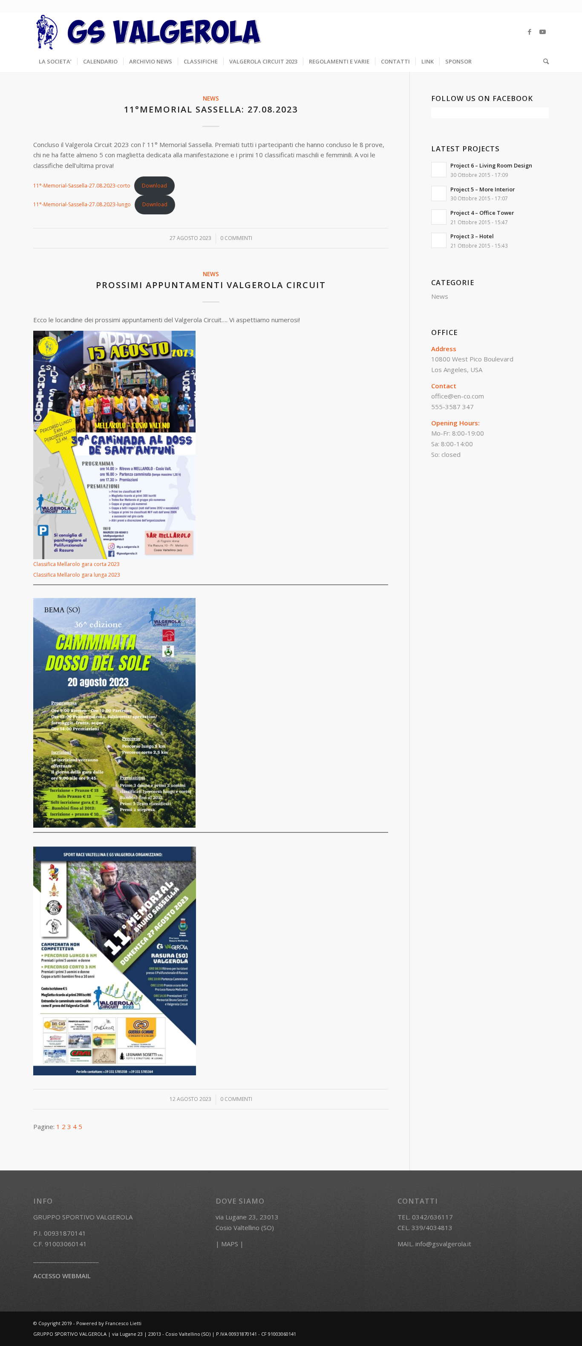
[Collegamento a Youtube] (542, 31)
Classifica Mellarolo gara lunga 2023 (76, 574)
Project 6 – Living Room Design (491, 165)
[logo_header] (149, 31)
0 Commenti (236, 238)
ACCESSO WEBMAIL (62, 1275)
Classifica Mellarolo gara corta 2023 (76, 564)
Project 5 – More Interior (482, 189)
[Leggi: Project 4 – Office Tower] (439, 217)
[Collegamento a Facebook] (529, 31)
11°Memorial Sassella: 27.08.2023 (211, 109)
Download (154, 185)
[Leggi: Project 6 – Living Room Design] (439, 169)
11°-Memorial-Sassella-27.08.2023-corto (81, 185)
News (211, 98)
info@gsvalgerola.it (443, 1243)
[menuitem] (55, 61)
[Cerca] (543, 61)
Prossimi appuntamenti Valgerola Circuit (211, 285)
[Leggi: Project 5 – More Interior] (439, 193)
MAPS (229, 1243)
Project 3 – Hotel (472, 236)
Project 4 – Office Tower (482, 213)
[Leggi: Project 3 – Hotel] (439, 240)
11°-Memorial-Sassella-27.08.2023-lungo (82, 204)
